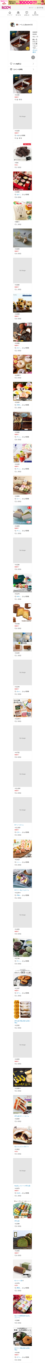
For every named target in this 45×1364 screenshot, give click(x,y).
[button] (12, 24)
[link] (22, 84)
